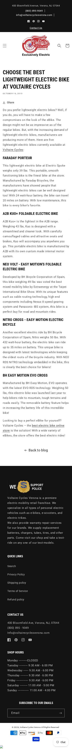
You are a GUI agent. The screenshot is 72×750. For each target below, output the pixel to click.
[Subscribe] (60, 713)
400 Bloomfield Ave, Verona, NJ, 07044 (33, 623)
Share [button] (10, 102)
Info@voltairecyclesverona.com (28, 632)
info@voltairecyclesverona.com (34, 15)
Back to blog (38, 450)
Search (11, 566)
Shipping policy (16, 582)
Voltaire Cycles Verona (30, 727)
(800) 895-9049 (34, 10)
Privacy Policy (16, 574)
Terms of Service (17, 591)
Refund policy (15, 599)
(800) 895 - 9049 (18, 628)
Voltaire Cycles (13, 149)
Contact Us (36, 28)
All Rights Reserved (50, 727)
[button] (5, 46)
